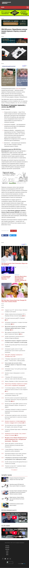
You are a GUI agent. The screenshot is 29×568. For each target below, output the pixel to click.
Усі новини (14, 470)
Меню (2, 7)
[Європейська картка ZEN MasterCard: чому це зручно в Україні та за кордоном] (4, 486)
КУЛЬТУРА (7, 549)
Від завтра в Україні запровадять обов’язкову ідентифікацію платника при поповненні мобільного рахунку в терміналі (18, 492)
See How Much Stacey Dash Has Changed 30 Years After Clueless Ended (13, 301)
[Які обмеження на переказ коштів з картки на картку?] (4, 505)
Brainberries (3, 261)
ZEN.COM (18, 88)
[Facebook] (3, 559)
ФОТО (7, 554)
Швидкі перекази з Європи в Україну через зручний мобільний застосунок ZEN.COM (17, 499)
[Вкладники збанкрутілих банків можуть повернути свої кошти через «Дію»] (4, 479)
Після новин (5, 526)
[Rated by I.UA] (10, 563)
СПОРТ (7, 551)
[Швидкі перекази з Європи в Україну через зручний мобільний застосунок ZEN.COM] (4, 498)
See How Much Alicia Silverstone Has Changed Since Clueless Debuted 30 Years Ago (20, 279)
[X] (8, 559)
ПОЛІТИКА (7, 546)
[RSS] (10, 559)
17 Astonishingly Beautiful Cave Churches (6, 278)
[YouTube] (5, 559)
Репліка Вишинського (9, 510)
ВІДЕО (7, 553)
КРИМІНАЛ (7, 547)
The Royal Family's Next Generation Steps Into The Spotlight (14, 264)
